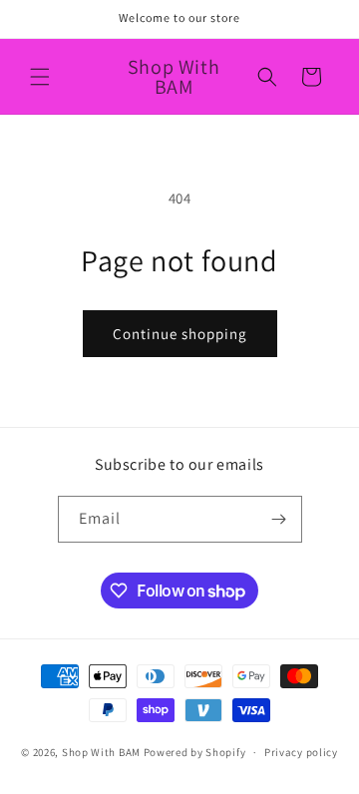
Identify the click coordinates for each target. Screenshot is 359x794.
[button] (40, 77)
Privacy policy (301, 752)
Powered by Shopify (195, 752)
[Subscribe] (279, 519)
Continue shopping (180, 333)
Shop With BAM (101, 752)
